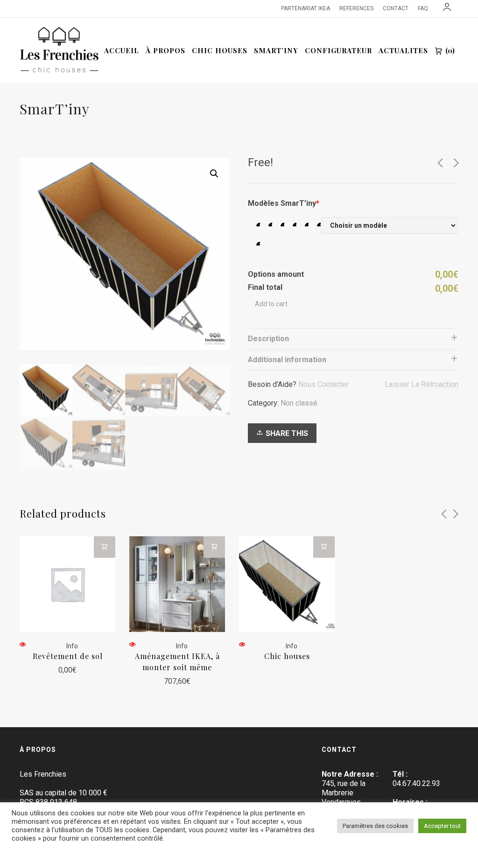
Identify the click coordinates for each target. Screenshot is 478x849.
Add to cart (271, 304)
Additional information (287, 359)
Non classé (299, 403)
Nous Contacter (323, 384)
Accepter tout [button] (442, 825)
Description (268, 338)
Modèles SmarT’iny (283, 203)
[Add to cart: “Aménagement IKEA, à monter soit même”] (214, 547)
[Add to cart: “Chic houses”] (324, 547)
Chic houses (287, 656)
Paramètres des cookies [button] (375, 825)
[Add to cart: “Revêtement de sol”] (104, 547)
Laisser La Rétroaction (421, 384)
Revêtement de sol (68, 656)
